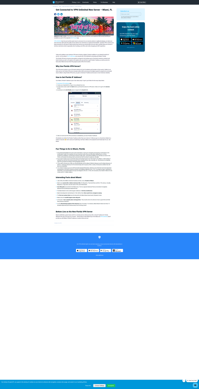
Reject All (88, 385)
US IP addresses (71, 56)
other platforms (130, 47)
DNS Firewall (74, 38)
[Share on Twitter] (58, 14)
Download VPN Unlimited (63, 83)
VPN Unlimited (57, 41)
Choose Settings (99, 385)
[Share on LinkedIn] (61, 14)
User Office (142, 2)
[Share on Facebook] (55, 14)
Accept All (111, 385)
